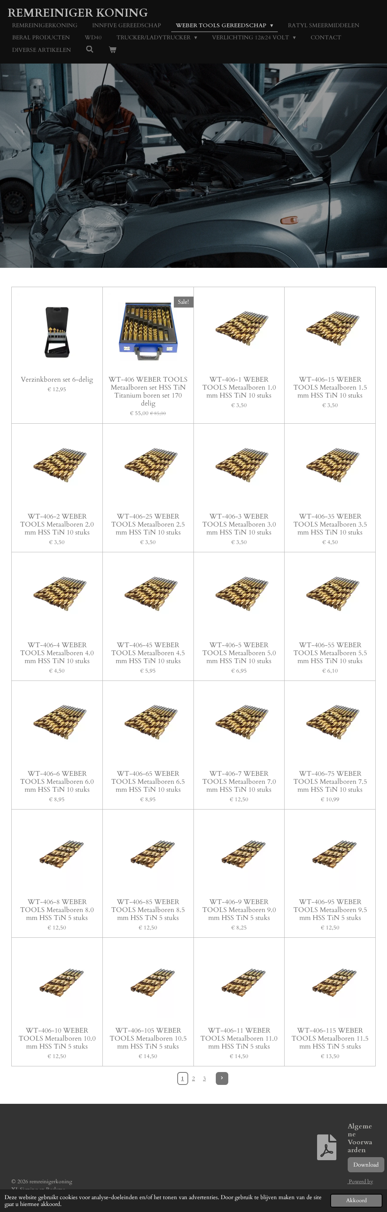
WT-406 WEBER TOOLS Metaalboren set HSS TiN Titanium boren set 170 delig (147, 391)
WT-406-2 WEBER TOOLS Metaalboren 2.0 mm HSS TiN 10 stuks (57, 524)
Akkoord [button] (356, 1200)
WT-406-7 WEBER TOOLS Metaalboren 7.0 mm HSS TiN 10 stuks (239, 782)
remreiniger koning (78, 13)
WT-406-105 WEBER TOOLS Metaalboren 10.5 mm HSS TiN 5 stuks (148, 1038)
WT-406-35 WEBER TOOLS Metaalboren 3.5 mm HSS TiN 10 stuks (330, 524)
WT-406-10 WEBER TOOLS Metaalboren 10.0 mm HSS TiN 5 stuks (57, 1038)
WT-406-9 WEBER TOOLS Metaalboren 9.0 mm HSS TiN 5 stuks (239, 910)
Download (366, 1164)
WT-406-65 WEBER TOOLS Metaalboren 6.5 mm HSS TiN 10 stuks (148, 782)
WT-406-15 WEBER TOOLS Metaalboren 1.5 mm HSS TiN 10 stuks (330, 387)
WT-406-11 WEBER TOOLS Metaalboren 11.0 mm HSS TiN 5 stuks (238, 1038)
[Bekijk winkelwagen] (112, 50)
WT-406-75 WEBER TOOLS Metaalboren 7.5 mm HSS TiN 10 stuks (330, 782)
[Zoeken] (89, 49)
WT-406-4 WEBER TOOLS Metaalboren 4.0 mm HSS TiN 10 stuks (57, 653)
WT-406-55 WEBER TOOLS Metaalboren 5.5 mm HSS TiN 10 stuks (330, 653)
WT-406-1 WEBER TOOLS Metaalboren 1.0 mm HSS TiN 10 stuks (239, 387)
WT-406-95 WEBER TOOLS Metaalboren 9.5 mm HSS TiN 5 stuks (330, 910)
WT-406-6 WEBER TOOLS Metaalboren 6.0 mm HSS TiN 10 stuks (57, 782)
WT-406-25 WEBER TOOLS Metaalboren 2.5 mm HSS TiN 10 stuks (148, 524)
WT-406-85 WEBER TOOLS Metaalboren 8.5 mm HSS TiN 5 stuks (148, 910)
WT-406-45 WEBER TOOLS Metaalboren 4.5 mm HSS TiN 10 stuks (148, 653)
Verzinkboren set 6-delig (57, 380)
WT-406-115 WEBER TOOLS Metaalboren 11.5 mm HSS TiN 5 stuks (329, 1038)
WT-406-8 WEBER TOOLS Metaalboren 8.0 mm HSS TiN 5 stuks (57, 910)
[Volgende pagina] (222, 1078)
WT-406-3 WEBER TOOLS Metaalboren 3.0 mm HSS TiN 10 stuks (239, 524)
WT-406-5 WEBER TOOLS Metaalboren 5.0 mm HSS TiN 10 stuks (239, 653)
